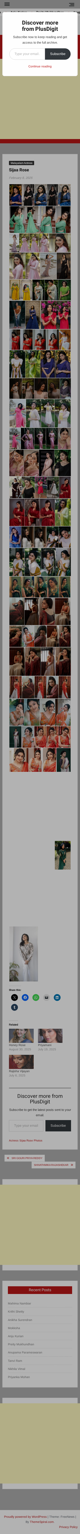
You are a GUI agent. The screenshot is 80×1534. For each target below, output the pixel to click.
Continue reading (40, 66)
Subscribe (57, 54)
